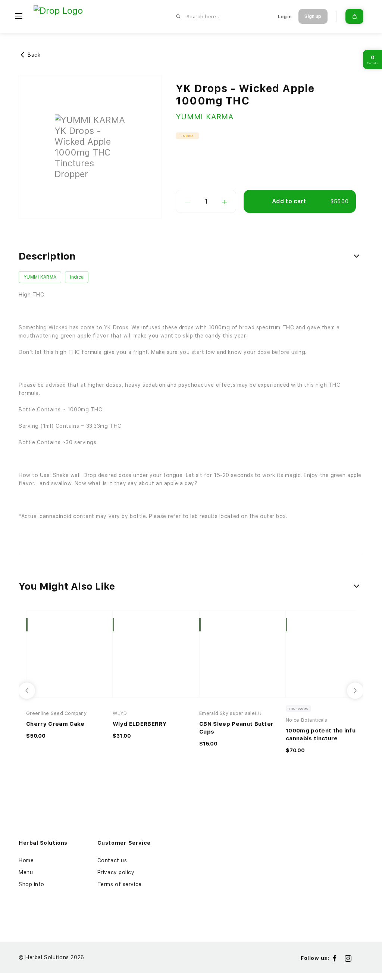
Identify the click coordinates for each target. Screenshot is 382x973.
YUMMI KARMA (205, 116)
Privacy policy (116, 872)
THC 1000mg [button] (298, 708)
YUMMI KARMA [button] (40, 277)
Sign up (312, 16)
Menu (26, 872)
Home (26, 860)
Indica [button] (187, 136)
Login (285, 16)
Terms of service (119, 884)
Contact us (112, 860)
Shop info (31, 884)
